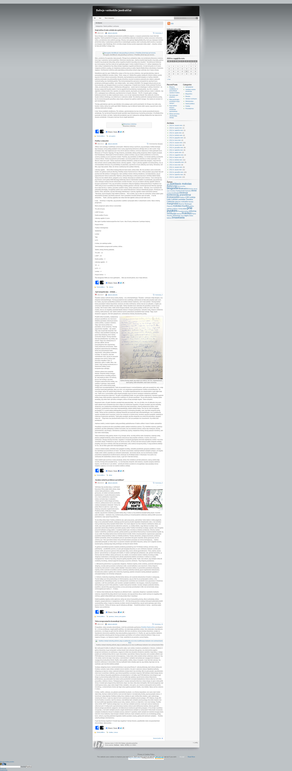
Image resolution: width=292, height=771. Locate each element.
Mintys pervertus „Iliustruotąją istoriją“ (174, 115)
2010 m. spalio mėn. (175, 177)
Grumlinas (173, 190)
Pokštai (187, 106)
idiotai (110, 475)
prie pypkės (112, 136)
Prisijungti (3, 768)
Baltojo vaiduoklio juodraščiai (113, 10)
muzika (185, 206)
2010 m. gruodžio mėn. (176, 172)
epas (168, 190)
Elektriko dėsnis (193, 188)
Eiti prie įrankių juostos (7, 762)
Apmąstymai (189, 87)
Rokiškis (187, 213)
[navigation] (146, 767)
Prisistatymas (189, 108)
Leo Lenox (172, 199)
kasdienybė (175, 193)
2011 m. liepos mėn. (175, 157)
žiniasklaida (178, 217)
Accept (182, 757)
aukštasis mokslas (181, 183)
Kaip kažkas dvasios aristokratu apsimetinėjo (110, 30)
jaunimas (111, 616)
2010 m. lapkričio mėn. (176, 174)
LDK (187, 197)
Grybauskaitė (180, 191)
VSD (182, 215)
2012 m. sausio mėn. (175, 145)
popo (184, 209)
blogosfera (173, 188)
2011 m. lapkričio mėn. (176, 150)
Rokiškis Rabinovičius (148, 627)
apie (168, 184)
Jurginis (169, 193)
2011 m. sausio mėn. (175, 170)
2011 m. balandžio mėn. (176, 162)
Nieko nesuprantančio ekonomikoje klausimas (110, 621)
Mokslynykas (189, 101)
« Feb (168, 79)
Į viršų (196, 742)
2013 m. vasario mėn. (176, 125)
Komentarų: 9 (159, 483)
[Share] (97, 131)
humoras (188, 191)
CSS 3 (134, 745)
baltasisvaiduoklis (112, 33)
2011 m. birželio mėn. (176, 160)
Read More (191, 757)
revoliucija (171, 213)
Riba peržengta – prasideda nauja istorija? (174, 101)
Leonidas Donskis (185, 199)
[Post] (101, 131)
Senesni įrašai (157, 738)
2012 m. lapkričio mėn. (176, 130)
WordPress (98, 744)
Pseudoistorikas (183, 211)
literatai (190, 202)
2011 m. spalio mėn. (175, 152)
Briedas (187, 96)
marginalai (172, 203)
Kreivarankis (173, 197)
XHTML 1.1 (128, 745)
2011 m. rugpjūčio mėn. (176, 155)
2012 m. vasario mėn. (176, 142)
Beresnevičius (181, 186)
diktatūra (184, 189)
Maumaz (181, 204)
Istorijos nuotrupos (191, 99)
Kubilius (111, 732)
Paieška (23, 767)
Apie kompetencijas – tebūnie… (106, 292)
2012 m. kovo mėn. (175, 140)
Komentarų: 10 (159, 624)
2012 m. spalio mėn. (175, 133)
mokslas (177, 206)
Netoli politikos (101, 136)
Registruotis (3, 770)
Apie (100, 18)
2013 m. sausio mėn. (175, 128)
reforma (192, 211)
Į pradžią (95, 18)
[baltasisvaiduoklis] (178, 53)
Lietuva (117, 616)
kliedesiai (183, 193)
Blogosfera (188, 94)
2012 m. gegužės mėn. (176, 138)
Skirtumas (176, 215)
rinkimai (111, 287)
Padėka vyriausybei (101, 141)
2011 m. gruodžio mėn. (176, 147)
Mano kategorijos (109, 18)
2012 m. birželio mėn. (176, 135)
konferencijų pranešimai (179, 195)
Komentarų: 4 (159, 33)
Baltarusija (172, 186)
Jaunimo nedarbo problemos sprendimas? (109, 480)
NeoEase (116, 745)
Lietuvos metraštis (181, 202)
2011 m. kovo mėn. (175, 165)
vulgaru (186, 215)
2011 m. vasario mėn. (176, 167)
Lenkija (192, 197)
